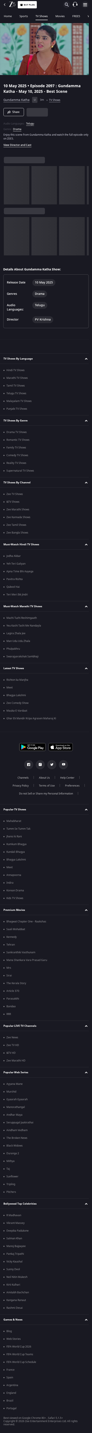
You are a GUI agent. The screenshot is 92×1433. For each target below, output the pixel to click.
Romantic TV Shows (18, 440)
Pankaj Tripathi (15, 1254)
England (11, 1393)
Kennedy (11, 937)
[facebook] (27, 764)
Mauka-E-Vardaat (16, 711)
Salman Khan (14, 1238)
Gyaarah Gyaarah (17, 1099)
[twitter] (50, 764)
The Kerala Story (16, 983)
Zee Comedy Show (17, 703)
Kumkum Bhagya (16, 844)
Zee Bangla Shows (17, 533)
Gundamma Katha (16, 98)
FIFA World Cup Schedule (21, 1362)
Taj (8, 1169)
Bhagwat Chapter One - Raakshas (26, 921)
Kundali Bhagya (15, 852)
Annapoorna (13, 875)
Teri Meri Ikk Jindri (17, 595)
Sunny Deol (13, 1269)
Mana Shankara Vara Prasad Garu (26, 960)
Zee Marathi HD (15, 1061)
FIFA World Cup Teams (19, 1354)
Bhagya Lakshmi (16, 695)
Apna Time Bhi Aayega (19, 571)
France (10, 1370)
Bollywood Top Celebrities (20, 1203)
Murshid (11, 1092)
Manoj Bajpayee (16, 1246)
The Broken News (16, 1138)
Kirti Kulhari (13, 1285)
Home (8, 16)
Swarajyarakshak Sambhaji (22, 656)
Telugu (30, 122)
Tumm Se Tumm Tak (18, 829)
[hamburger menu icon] (85, 4)
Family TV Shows (16, 448)
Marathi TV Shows (17, 378)
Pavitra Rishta (14, 579)
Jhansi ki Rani (14, 836)
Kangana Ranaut (16, 1300)
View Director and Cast (17, 143)
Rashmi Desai (14, 1308)
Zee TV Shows (14, 494)
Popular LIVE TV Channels (19, 1026)
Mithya (10, 1161)
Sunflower (12, 1176)
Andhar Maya (14, 1115)
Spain (9, 1377)
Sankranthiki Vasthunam (20, 952)
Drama (17, 127)
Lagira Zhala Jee (15, 633)
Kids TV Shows (14, 898)
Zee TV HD (12, 1045)
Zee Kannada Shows (18, 517)
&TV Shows (12, 502)
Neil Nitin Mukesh (16, 1277)
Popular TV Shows (14, 809)
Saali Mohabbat (15, 929)
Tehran (10, 945)
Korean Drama (15, 890)
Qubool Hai (13, 587)
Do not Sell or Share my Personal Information (44, 794)
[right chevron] (8, 183)
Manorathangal (15, 1107)
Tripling (10, 1184)
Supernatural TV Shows (20, 471)
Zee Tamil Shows (16, 525)
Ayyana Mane (14, 1084)
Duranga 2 (12, 1153)
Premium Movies (14, 910)
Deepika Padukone (17, 1231)
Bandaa (11, 1006)
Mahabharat (13, 821)
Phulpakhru (13, 649)
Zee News (12, 1037)
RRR (8, 1014)
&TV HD (11, 1053)
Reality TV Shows (16, 463)
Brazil (9, 1401)
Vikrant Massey (15, 1223)
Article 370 (12, 991)
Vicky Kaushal (14, 1262)
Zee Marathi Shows (17, 509)
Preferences (70, 786)
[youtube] (61, 764)
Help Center (66, 778)
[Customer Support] (75, 4)
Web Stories (13, 1339)
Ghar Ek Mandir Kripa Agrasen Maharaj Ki (31, 718)
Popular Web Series (15, 1072)
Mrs (8, 968)
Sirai (9, 975)
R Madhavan (13, 1215)
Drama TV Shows (16, 432)
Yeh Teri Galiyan (15, 564)
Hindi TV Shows (15, 370)
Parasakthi (12, 999)
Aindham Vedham (17, 1130)
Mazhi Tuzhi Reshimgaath (21, 618)
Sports (23, 16)
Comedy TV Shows (17, 455)
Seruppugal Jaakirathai (19, 1122)
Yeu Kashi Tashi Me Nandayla (23, 626)
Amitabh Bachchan (17, 1292)
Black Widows (14, 1146)
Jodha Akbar (13, 556)
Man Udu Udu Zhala (18, 641)
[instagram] (38, 764)
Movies (60, 16)
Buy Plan (29, 4)
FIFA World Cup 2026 (18, 1347)
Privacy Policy (19, 786)
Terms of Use (45, 786)
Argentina (12, 1385)
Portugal (11, 1408)
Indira (9, 883)
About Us (42, 778)
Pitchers (11, 1192)
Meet (9, 688)
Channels (21, 778)
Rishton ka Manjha (17, 680)
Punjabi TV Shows (16, 409)
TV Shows (42, 16)
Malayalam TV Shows (19, 401)
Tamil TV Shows (15, 386)
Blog (9, 1331)
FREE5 (76, 16)
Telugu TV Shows (16, 393)
